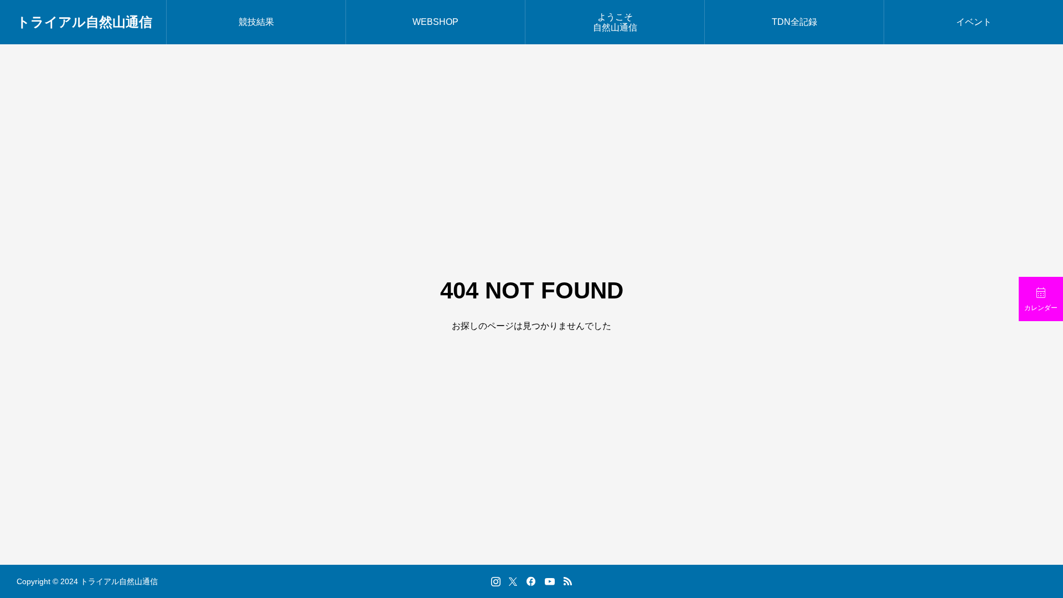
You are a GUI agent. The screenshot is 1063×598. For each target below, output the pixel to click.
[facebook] (530, 581)
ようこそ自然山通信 (615, 22)
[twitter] (513, 581)
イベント (974, 22)
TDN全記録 (794, 22)
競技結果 (256, 22)
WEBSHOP (435, 22)
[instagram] (495, 581)
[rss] (567, 581)
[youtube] (550, 581)
